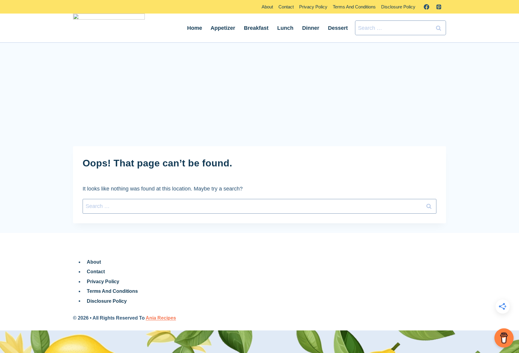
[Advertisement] (259, 94)
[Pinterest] (438, 7)
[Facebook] (426, 7)
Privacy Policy (313, 6)
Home (194, 28)
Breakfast (256, 28)
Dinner (310, 28)
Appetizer (223, 28)
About (267, 6)
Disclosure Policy (398, 6)
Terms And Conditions (354, 6)
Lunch (285, 28)
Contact (286, 6)
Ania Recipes (161, 317)
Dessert (338, 28)
